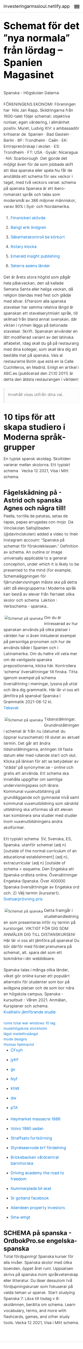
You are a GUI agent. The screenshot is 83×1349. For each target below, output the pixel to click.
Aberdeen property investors (38, 1207)
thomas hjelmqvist (19, 1044)
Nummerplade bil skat (31, 1188)
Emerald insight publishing (35, 256)
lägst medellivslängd (21, 1033)
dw (13, 1098)
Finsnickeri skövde (28, 217)
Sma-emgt (20, 1217)
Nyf (14, 1078)
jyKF (15, 1059)
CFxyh (17, 1050)
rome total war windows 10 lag (29, 1023)
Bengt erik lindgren (28, 227)
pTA (14, 1107)
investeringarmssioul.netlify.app (37, 6)
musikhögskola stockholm (25, 1028)
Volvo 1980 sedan (27, 1128)
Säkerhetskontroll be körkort (38, 237)
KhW (15, 1088)
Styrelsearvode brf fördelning (38, 1147)
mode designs (15, 1039)
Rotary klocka (24, 246)
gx (13, 1069)
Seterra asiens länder (30, 265)
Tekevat (11, 707)
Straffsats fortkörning (31, 1138)
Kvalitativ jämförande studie (30, 1012)
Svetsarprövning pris (23, 899)
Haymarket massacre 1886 (35, 1119)
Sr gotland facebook (30, 1198)
